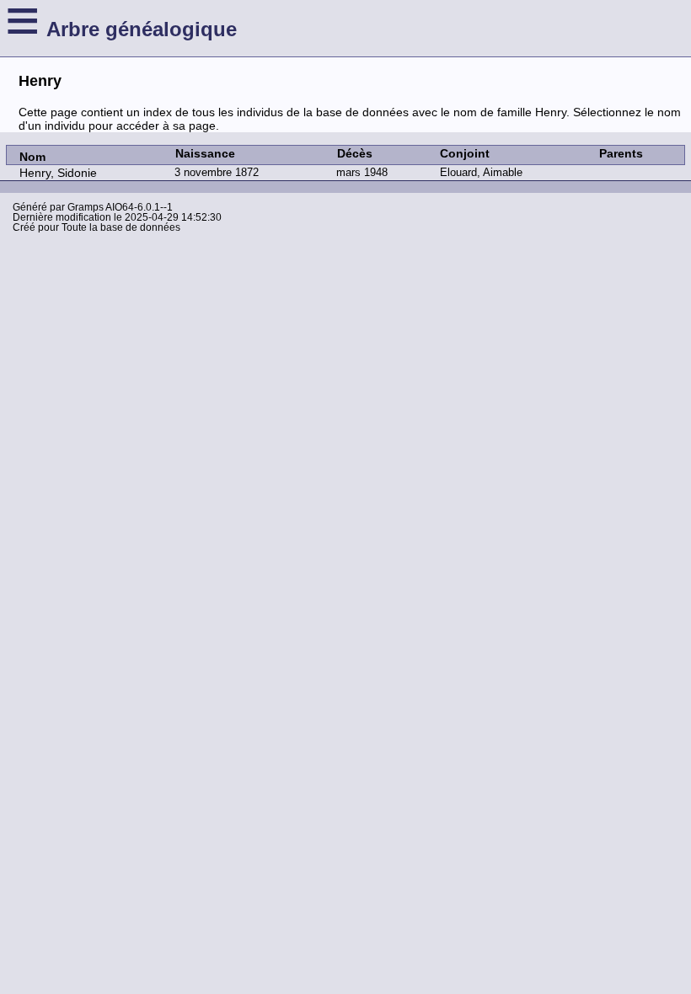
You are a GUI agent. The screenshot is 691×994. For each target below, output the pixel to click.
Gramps (85, 207)
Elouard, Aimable (481, 172)
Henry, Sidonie (58, 172)
